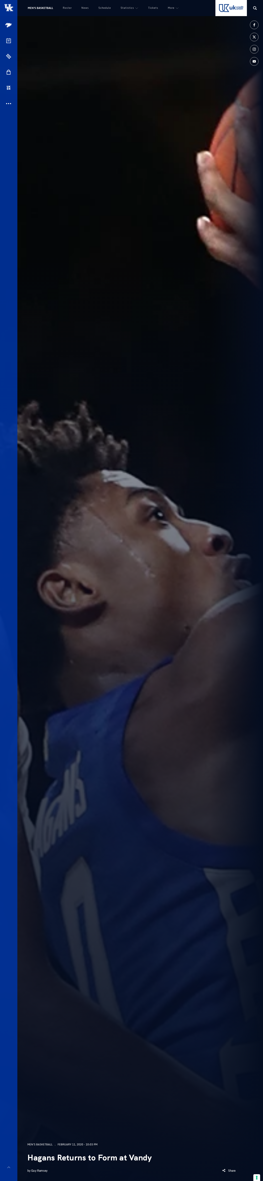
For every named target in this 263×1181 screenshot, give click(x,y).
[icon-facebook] (254, 25)
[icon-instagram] (254, 49)
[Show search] (255, 8)
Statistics (127, 8)
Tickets (153, 8)
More (171, 8)
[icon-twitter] (254, 37)
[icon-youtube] (254, 61)
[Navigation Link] (9, 25)
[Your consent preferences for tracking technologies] (256, 1177)
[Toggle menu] (8, 1167)
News (85, 8)
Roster (67, 8)
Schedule (104, 8)
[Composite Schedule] (8, 40)
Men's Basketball (40, 8)
